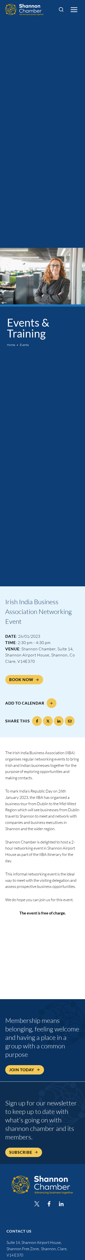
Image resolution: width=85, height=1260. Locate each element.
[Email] (70, 721)
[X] (48, 721)
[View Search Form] (61, 9)
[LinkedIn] (59, 721)
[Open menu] (74, 9)
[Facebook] (37, 721)
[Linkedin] (61, 1203)
